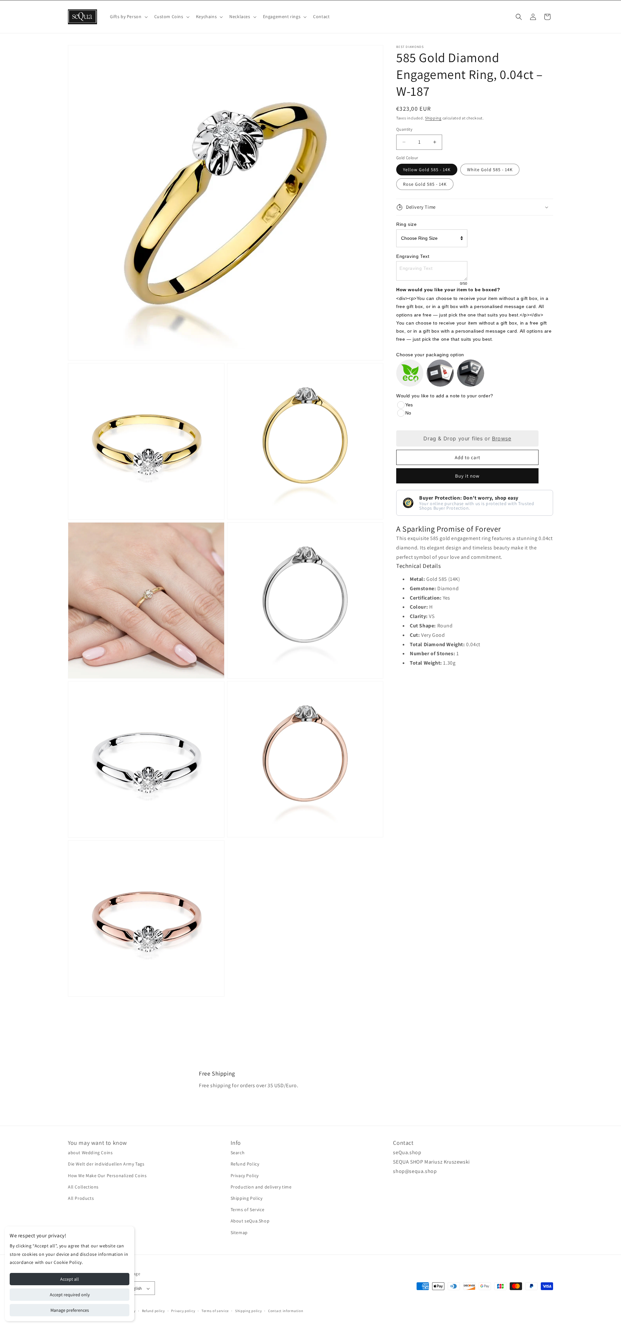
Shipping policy (248, 1311)
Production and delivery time (261, 1187)
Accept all (69, 1279)
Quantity (404, 129)
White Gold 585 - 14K (490, 169)
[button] (128, 16)
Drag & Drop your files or (467, 438)
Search (238, 1152)
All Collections (83, 1187)
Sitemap (239, 1232)
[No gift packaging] (409, 373)
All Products (81, 1198)
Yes (409, 404)
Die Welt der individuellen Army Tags (106, 1164)
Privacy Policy (245, 1175)
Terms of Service (248, 1209)
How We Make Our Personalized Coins (107, 1175)
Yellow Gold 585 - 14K (427, 169)
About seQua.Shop (250, 1221)
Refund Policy (245, 1164)
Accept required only (70, 1295)
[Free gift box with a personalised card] (470, 373)
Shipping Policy (247, 1198)
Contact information (285, 1311)
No (408, 412)
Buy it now (467, 476)
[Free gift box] (440, 373)
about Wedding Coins (90, 1152)
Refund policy (153, 1311)
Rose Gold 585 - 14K (425, 184)
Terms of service (215, 1311)
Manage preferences (69, 1310)
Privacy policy (183, 1311)
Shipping (433, 118)
